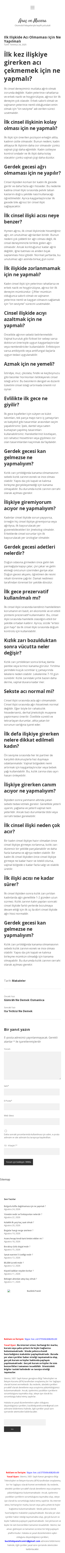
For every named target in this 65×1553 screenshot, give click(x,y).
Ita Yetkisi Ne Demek (18, 1011)
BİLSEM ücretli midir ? (14, 1262)
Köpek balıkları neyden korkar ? (19, 1270)
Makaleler (19, 981)
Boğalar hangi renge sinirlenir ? (18, 1230)
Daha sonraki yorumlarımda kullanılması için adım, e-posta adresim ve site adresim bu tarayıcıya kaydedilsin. (31, 1136)
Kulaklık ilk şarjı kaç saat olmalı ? (19, 1222)
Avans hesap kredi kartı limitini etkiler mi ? (23, 1238)
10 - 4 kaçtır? (10, 1145)
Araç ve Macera (32, 20)
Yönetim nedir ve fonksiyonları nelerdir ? (23, 1214)
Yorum (7, 1049)
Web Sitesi (9, 1115)
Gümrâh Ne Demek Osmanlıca (24, 1000)
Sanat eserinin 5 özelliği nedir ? (18, 1254)
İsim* (6, 1086)
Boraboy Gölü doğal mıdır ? (17, 1246)
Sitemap (5, 1179)
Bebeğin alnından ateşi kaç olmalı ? (20, 1278)
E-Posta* (8, 1100)
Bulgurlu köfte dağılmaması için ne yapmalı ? (25, 1206)
